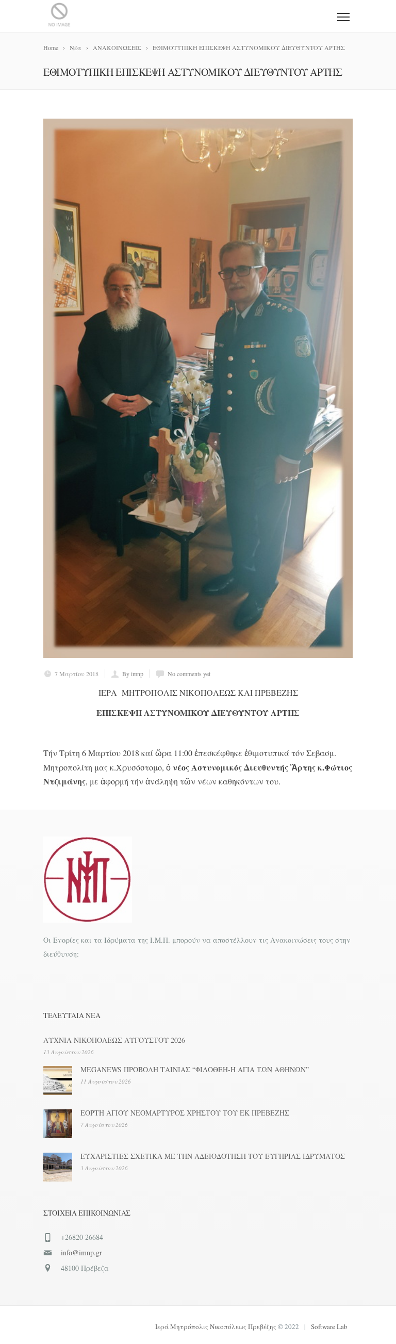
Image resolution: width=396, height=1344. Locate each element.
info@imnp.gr (81, 1252)
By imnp (132, 673)
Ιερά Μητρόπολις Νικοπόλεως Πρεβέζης (215, 1326)
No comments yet (189, 673)
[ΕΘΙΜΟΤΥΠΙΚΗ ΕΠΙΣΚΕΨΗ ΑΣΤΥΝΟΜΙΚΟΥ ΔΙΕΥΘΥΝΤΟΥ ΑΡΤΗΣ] (198, 388)
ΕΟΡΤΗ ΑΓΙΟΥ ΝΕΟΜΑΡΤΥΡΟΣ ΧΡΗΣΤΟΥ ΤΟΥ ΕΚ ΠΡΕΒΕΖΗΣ (184, 1113)
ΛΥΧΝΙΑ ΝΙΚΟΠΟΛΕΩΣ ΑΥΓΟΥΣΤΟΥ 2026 (114, 1040)
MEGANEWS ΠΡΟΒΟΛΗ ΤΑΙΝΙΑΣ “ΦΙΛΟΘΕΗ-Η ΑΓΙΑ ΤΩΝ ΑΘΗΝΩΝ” (194, 1069)
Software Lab (329, 1326)
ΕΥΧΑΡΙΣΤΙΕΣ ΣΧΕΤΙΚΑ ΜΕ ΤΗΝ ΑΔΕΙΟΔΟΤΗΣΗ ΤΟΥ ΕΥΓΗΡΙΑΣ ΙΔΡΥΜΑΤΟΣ (212, 1156)
